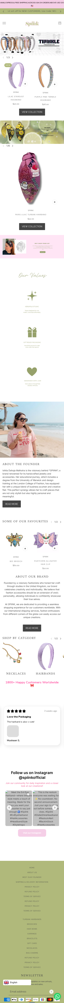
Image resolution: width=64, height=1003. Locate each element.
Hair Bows (32, 929)
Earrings (32, 934)
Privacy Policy (32, 887)
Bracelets (32, 938)
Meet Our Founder (32, 877)
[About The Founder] (32, 430)
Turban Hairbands (32, 919)
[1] (26, 53)
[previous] (3, 11)
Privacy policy (32, 906)
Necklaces (32, 948)
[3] (32, 53)
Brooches (32, 924)
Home (32, 868)
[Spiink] (32, 23)
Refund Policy (32, 892)
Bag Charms (32, 953)
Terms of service (32, 911)
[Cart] (60, 23)
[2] (29, 53)
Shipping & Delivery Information (32, 882)
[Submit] (51, 992)
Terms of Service (32, 896)
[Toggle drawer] (4, 23)
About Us (32, 872)
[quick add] (25, 83)
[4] (35, 53)
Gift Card (32, 943)
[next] (60, 11)
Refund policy (32, 901)
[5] (38, 53)
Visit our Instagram (32, 833)
